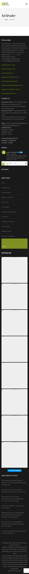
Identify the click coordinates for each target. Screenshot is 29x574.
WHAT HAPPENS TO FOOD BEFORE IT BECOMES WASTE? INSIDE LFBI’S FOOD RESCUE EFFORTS (12, 524)
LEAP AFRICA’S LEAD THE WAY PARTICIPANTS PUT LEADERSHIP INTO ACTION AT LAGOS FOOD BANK (12, 499)
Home (6, 19)
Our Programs (5, 207)
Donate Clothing (6, 192)
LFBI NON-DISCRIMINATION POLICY (12, 85)
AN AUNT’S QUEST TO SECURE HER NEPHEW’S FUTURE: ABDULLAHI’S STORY (13, 491)
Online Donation (5, 187)
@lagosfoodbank (20, 164)
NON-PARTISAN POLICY (8, 69)
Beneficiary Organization (8, 236)
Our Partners (5, 202)
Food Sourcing (5, 226)
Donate (4, 246)
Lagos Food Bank (8, 164)
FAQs (2, 183)
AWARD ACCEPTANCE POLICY (10, 77)
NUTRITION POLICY (7, 73)
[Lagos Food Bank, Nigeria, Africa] (5, 4)
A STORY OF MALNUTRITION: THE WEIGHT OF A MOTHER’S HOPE (13, 532)
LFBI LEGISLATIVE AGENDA (9, 81)
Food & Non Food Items (8, 221)
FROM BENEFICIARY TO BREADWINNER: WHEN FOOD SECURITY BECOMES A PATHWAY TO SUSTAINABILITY (13, 515)
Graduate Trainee (6, 231)
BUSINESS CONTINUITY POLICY (10, 89)
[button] (14, 270)
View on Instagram (15, 470)
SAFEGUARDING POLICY (8, 93)
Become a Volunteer (7, 197)
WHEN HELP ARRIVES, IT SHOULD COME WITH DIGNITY (13, 507)
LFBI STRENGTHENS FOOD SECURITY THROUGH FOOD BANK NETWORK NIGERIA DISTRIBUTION (14, 483)
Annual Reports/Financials (8, 212)
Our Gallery (4, 216)
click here (14, 54)
